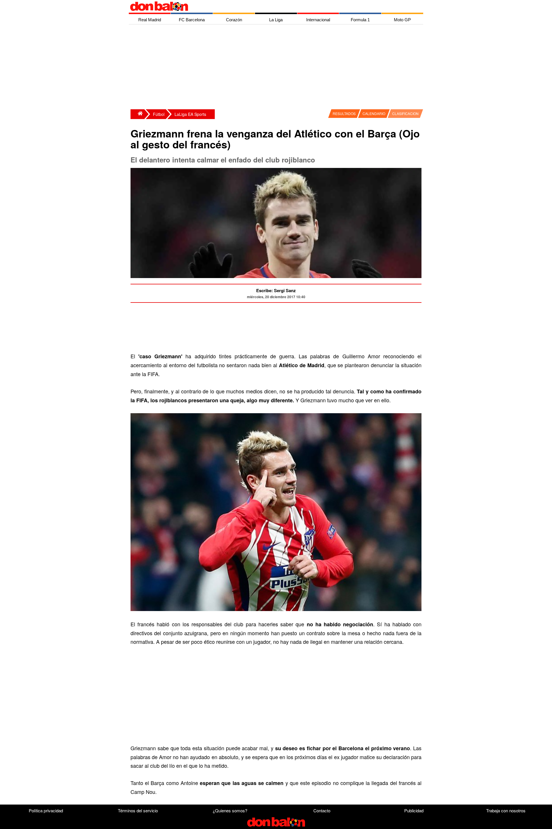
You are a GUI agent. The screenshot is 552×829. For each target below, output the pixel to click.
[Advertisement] (277, 67)
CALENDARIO (374, 113)
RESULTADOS (344, 113)
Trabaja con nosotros (506, 810)
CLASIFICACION (405, 113)
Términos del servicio (138, 810)
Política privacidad (46, 810)
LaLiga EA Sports (190, 114)
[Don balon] (269, 6)
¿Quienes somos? (230, 810)
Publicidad (413, 810)
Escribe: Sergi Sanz (276, 290)
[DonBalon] (137, 114)
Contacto (321, 810)
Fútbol (158, 114)
